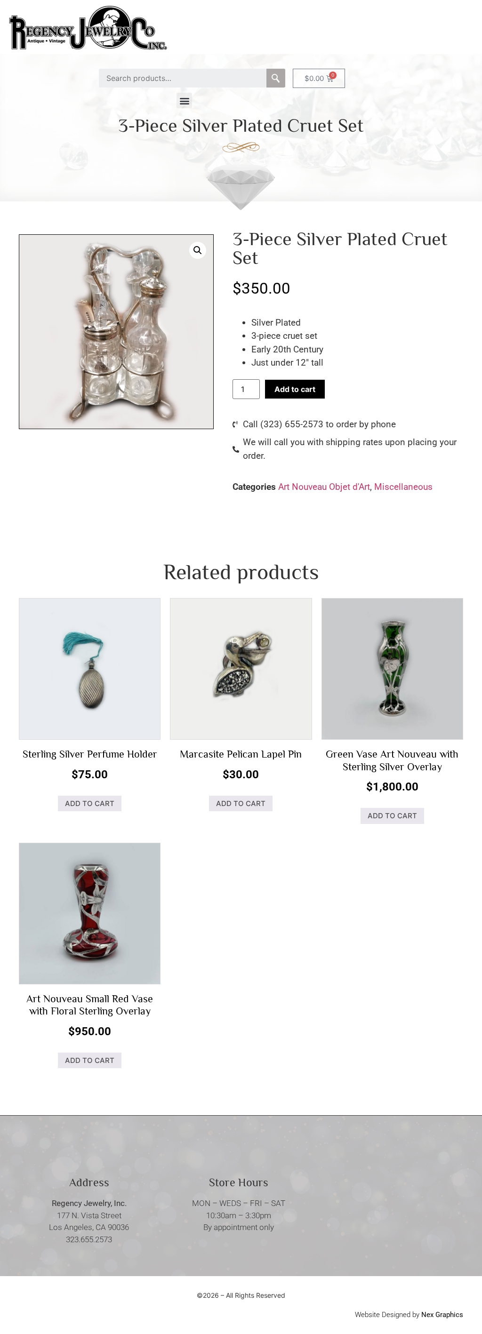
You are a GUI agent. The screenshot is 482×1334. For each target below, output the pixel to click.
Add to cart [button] (89, 803)
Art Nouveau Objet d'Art (324, 486)
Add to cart (294, 389)
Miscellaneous (403, 486)
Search (275, 78)
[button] (184, 100)
